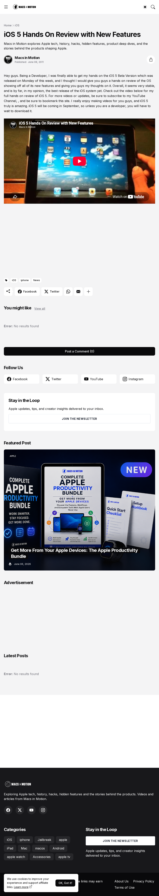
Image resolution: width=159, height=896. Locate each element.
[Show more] (88, 291)
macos (40, 848)
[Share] (151, 59)
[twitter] (20, 810)
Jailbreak (44, 840)
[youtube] (31, 810)
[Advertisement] (79, 241)
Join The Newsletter (79, 418)
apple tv (64, 857)
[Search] (153, 7)
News (36, 280)
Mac (24, 848)
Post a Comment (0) (79, 351)
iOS (17, 25)
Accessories (42, 857)
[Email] (78, 291)
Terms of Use (124, 887)
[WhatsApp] (68, 291)
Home (8, 25)
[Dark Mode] (145, 7)
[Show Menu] (6, 7)
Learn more (21, 887)
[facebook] (8, 810)
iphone (25, 280)
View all (39, 308)
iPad (10, 848)
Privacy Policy (143, 881)
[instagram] (43, 810)
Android (58, 848)
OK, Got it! (65, 883)
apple (63, 840)
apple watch (16, 857)
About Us (121, 881)
